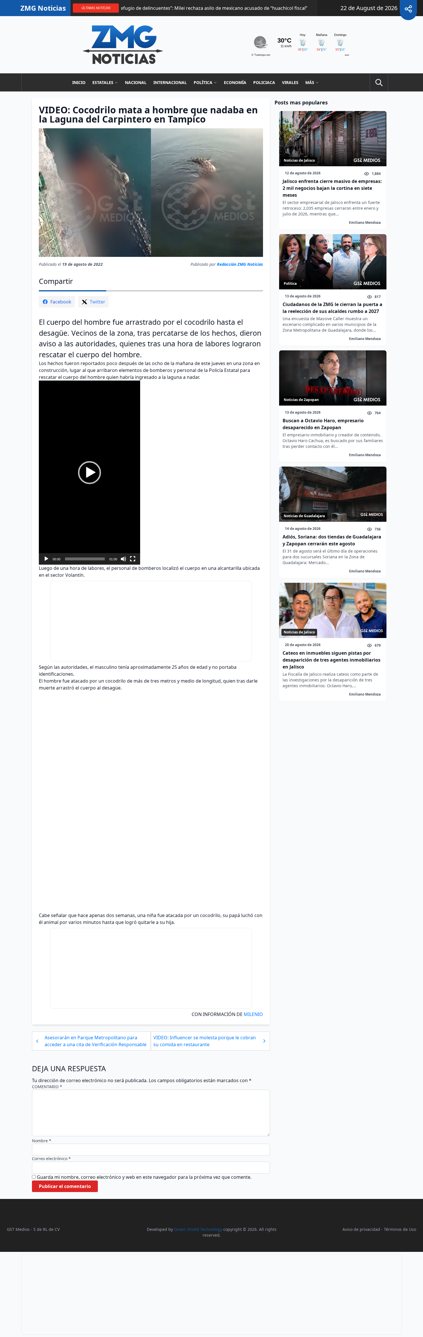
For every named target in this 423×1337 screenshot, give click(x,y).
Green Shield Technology (198, 1229)
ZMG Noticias (43, 8)
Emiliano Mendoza (365, 222)
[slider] (85, 558)
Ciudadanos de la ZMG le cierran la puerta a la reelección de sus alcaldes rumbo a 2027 (332, 307)
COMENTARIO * (47, 1086)
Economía (235, 82)
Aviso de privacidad (361, 1229)
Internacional (170, 82)
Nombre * (41, 1140)
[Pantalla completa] (133, 559)
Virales (290, 82)
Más (309, 82)
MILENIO (253, 1014)
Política (203, 82)
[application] (89, 473)
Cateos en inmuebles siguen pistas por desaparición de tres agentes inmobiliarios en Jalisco (331, 660)
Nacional (135, 82)
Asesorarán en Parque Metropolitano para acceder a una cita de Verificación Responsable (95, 1041)
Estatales (102, 82)
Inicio (78, 82)
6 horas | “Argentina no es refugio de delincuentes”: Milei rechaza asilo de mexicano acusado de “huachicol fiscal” (143, 8)
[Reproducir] (46, 559)
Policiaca (264, 82)
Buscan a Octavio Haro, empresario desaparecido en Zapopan (323, 424)
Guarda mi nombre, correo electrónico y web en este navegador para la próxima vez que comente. (144, 1177)
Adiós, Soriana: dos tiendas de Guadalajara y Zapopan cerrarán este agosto (332, 540)
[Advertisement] (151, 621)
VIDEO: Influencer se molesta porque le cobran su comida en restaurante (204, 1041)
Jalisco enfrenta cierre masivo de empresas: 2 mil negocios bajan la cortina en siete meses (332, 188)
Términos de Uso (400, 1229)
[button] (89, 472)
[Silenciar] (123, 559)
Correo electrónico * (51, 1158)
